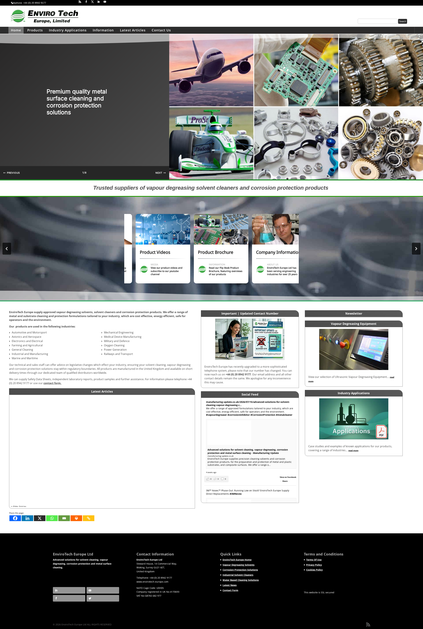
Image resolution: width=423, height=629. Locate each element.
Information (103, 30)
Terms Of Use (314, 559)
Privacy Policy (314, 564)
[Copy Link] (88, 518)
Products (35, 30)
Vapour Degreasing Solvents (238, 564)
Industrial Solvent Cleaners (238, 574)
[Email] (64, 518)
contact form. (52, 383)
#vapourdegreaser (216, 414)
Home (16, 30)
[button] (11, 172)
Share (285, 481)
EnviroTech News (39, 442)
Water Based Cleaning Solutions (241, 580)
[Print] (76, 518)
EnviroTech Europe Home (237, 559)
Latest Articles (133, 30)
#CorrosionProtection (262, 414)
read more (19, 417)
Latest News (230, 585)
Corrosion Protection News (46, 404)
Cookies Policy (314, 569)
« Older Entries (18, 506)
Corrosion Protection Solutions (240, 569)
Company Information (269, 252)
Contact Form (230, 590)
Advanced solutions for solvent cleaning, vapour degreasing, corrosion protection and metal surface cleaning (86, 437)
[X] (39, 518)
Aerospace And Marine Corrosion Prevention (43, 399)
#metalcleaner (284, 414)
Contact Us (161, 30)
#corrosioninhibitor (239, 414)
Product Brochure (206, 252)
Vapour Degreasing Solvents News (49, 479)
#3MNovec (236, 493)
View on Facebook (288, 477)
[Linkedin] (27, 518)
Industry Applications (68, 30)
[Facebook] (15, 518)
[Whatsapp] (52, 518)
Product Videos (145, 252)
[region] (211, 106)
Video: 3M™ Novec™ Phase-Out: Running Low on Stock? (50, 475)
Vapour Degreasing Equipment (353, 324)
